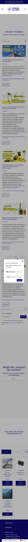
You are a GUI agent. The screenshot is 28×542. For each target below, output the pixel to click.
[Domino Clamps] (13, 9)
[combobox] (10, 272)
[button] (25, 9)
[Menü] (2, 9)
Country (7, 269)
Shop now (19, 280)
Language (8, 274)
